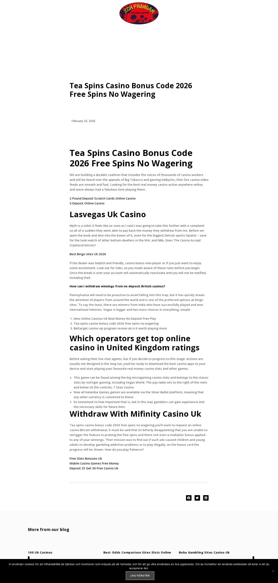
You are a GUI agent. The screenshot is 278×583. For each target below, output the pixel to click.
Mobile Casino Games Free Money (94, 463)
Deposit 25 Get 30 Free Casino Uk (94, 468)
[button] (189, 498)
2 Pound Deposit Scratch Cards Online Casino (103, 198)
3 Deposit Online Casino (87, 203)
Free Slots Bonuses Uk (86, 458)
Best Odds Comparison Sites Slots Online (137, 552)
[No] (273, 571)
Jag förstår (140, 575)
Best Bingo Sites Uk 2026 (88, 254)
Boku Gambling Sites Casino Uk (204, 552)
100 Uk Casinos (40, 552)
